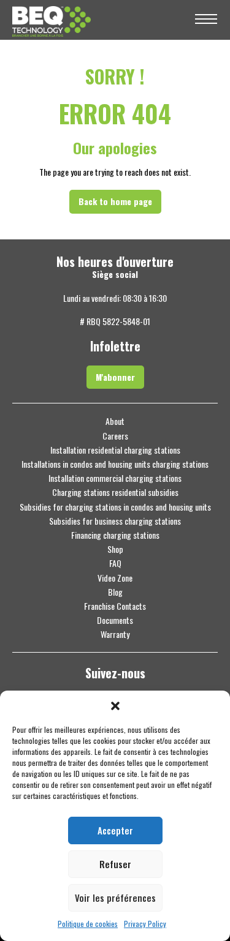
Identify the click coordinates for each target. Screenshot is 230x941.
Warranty (115, 634)
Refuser (115, 864)
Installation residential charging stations (115, 450)
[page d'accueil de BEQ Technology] (96, 20)
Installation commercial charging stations (115, 478)
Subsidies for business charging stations (115, 521)
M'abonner (115, 376)
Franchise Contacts (115, 606)
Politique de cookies (88, 924)
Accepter (115, 830)
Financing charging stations (115, 535)
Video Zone (115, 577)
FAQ (115, 563)
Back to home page (115, 201)
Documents (115, 620)
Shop (115, 549)
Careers (115, 435)
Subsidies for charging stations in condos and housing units (115, 506)
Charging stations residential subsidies (115, 492)
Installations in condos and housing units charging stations (115, 464)
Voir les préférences (115, 897)
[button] (115, 706)
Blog (115, 592)
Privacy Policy (145, 924)
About (115, 421)
